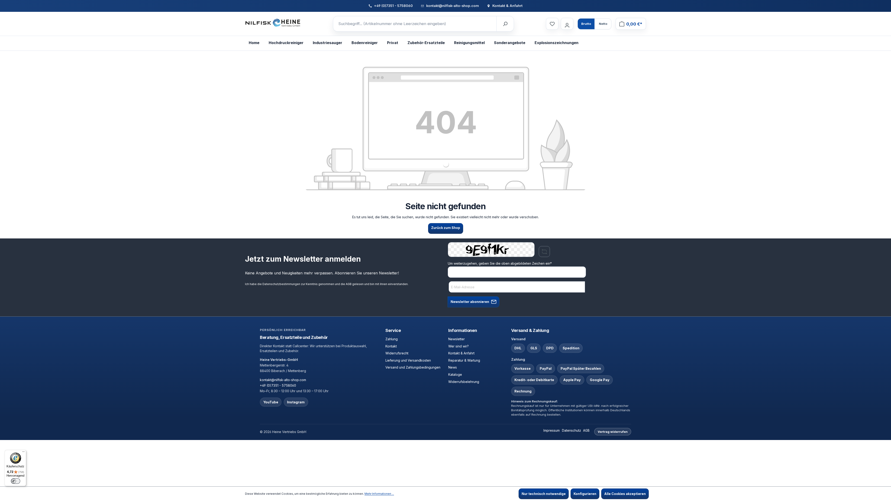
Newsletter (456, 339)
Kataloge (455, 374)
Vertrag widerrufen (613, 432)
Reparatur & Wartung (464, 360)
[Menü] (23, 453)
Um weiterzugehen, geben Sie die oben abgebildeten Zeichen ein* (500, 263)
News (452, 367)
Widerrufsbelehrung (463, 382)
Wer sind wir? (458, 346)
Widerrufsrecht (396, 353)
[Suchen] (504, 24)
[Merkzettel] (552, 24)
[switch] (15, 481)
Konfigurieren (585, 494)
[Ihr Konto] (567, 24)
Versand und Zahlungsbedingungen (412, 367)
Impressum (551, 430)
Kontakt (391, 346)
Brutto (586, 24)
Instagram (296, 402)
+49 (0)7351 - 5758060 (278, 385)
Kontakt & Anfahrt (461, 353)
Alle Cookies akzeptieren (625, 494)
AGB (349, 284)
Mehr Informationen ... (379, 493)
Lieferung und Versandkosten (408, 360)
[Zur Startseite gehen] (273, 23)
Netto (603, 24)
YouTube (270, 402)
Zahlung (391, 339)
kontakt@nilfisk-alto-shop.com (283, 380)
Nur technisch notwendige (544, 494)
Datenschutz (571, 430)
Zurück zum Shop (445, 228)
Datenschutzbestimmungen (281, 284)
